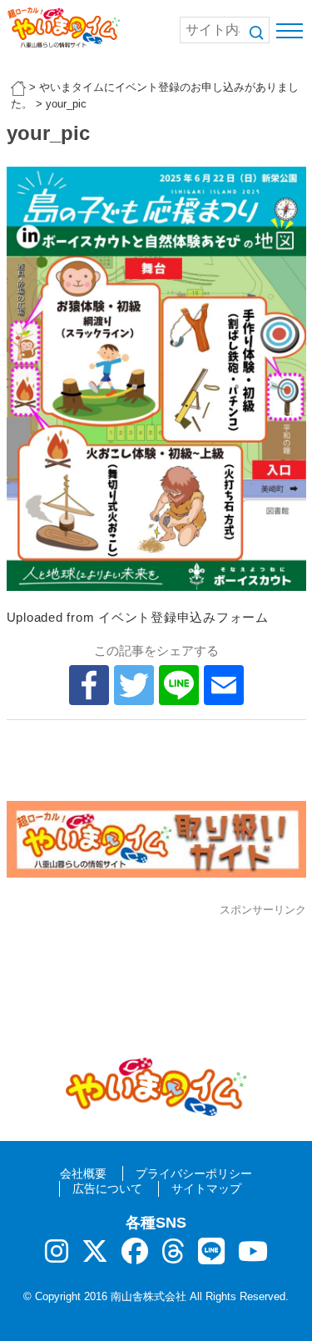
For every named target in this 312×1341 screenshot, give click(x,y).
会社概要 (83, 1173)
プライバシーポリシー (194, 1173)
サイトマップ (206, 1188)
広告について (107, 1188)
